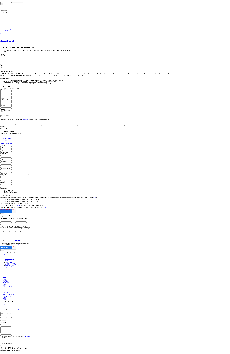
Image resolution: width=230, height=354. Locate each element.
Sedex (4, 288)
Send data (2, 126)
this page (94, 197)
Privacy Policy (25, 119)
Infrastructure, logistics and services (12, 265)
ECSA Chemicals (3, 23)
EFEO (4, 278)
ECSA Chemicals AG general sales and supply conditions (14, 305)
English (5, 38)
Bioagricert (5, 284)
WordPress (18, 252)
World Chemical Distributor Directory (10, 286)
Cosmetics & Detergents (7, 29)
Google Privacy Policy (17, 309)
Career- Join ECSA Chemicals (11, 266)
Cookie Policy (5, 304)
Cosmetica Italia (6, 281)
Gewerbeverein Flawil (7, 291)
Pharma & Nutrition (6, 26)
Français (8, 38)
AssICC (4, 279)
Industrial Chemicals (7, 25)
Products (4, 254)
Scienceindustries (6, 282)
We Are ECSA (6, 267)
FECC (4, 285)
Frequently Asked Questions (8, 294)
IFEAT (4, 277)
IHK (4, 290)
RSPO (4, 276)
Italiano (2, 38)
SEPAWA (5, 280)
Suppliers (4, 298)
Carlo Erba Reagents (7, 296)
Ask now (3, 320)
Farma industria (6, 287)
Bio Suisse (5, 283)
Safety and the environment (10, 264)
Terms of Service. (26, 309)
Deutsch (11, 38)
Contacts (4, 295)
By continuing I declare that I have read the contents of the (16, 318)
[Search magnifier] (1, 4)
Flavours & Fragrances (7, 28)
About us (4, 31)
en (0, 33)
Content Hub (5, 30)
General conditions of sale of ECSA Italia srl (11, 306)
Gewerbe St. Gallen (6, 292)
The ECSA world (8, 262)
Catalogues (5, 268)
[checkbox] (115, 193)
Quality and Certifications (10, 263)
